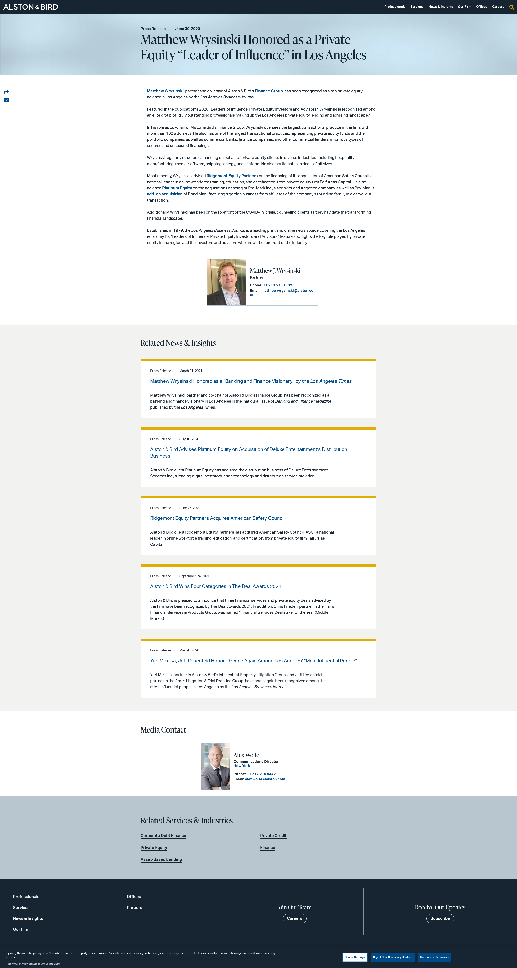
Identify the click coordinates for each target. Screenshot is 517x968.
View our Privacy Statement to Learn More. (33, 964)
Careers (498, 6)
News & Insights (441, 6)
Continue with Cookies (434, 957)
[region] (258, 957)
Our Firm (464, 6)
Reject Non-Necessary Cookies (393, 957)
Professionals (395, 6)
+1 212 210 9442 (261, 774)
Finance (267, 848)
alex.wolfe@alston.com (265, 779)
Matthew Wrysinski (165, 91)
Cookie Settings (355, 957)
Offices (481, 6)
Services (417, 6)
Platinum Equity (177, 188)
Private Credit (273, 836)
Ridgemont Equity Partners (232, 176)
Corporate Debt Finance (163, 836)
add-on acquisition (165, 194)
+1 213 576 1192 (277, 285)
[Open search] (511, 7)
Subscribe (440, 919)
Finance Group (269, 91)
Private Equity (154, 848)
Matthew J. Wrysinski (275, 270)
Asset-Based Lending (161, 860)
